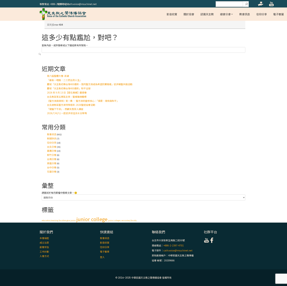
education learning (50, 220)
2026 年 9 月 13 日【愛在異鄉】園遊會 (67, 92)
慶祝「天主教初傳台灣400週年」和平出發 (69, 88)
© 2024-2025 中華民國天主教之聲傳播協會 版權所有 (143, 277)
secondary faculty (129, 220)
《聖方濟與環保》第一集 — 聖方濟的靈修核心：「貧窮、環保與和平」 (83, 100)
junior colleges (114, 220)
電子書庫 (104, 251)
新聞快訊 (51, 138)
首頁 (49, 24)
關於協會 (189, 14)
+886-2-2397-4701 (173, 245)
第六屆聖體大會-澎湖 (58, 76)
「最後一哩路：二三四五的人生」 (64, 80)
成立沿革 (44, 242)
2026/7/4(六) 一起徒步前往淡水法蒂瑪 (67, 113)
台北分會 (51, 146)
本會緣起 (44, 238)
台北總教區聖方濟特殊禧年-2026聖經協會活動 (71, 104)
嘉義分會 (51, 150)
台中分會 (51, 167)
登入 (102, 257)
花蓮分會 (51, 171)
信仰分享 (261, 14)
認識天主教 (207, 14)
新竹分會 (51, 155)
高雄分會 (51, 163)
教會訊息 (244, 14)
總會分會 (225, 14)
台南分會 (51, 159)
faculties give (64, 220)
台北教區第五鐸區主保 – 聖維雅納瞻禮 (67, 96)
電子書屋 (278, 14)
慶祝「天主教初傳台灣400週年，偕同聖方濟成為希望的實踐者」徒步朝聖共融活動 (89, 84)
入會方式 (44, 256)
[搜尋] (247, 4)
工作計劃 (44, 251)
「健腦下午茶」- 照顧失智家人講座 (65, 109)
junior (73, 220)
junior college (91, 218)
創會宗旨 (44, 247)
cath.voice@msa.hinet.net (177, 250)
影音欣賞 (172, 14)
